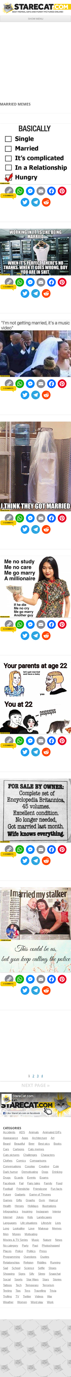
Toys (27, 1290)
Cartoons (18, 1149)
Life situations (28, 1222)
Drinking (57, 1171)
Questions (30, 1256)
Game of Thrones (40, 1194)
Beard (6, 1143)
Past (35, 1245)
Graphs (30, 1200)
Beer (31, 1143)
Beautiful (19, 1143)
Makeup (43, 1228)
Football (8, 1188)
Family (48, 1183)
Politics (31, 1251)
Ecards (18, 1177)
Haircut (53, 1200)
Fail (21, 1183)
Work (50, 1302)
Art (52, 1138)
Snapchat (55, 1273)
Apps (25, 1138)
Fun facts (56, 1188)
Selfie (41, 1268)
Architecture (39, 1138)
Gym (42, 1200)
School (16, 1268)
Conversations (12, 1166)
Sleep (41, 1273)
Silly (31, 1273)
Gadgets (20, 1194)
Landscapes (44, 1217)
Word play (37, 1302)
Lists (58, 1222)
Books (58, 1143)
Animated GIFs (52, 1132)
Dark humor (10, 1171)
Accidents (9, 1132)
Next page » (35, 1085)
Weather (8, 1302)
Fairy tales (33, 1183)
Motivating (31, 1234)
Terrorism (48, 1285)
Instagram (42, 1211)
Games (7, 1200)
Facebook (9, 1183)
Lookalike (19, 1228)
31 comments (8, 629)
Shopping (9, 1273)
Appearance (10, 1138)
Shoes (52, 1268)
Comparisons (38, 1160)
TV (17, 1296)
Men (6, 1234)
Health (7, 1206)
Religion (28, 1262)
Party (25, 1245)
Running (55, 1262)
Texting (7, 1290)
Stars (45, 1279)
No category (10, 1245)
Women (22, 1302)
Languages (10, 1222)
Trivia (53, 1290)
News (58, 1239)
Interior (56, 1211)
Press (43, 1251)
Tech (19, 1285)
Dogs (45, 1171)
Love (31, 1228)
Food (59, 1183)
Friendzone (40, 1188)
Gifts (19, 1200)
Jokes (20, 1217)
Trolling (7, 1296)
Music (35, 1239)
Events (31, 1177)
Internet (7, 1217)
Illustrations (49, 1206)
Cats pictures (11, 1154)
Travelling (40, 1290)
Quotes (44, 1256)
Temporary (32, 1285)
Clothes (7, 1160)
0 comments (8, 195)
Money (16, 1234)
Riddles (41, 1262)
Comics (21, 1160)
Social (7, 1279)
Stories (57, 1279)
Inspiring (27, 1211)
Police (19, 1251)
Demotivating (30, 1171)
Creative (44, 1166)
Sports (18, 1279)
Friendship (22, 1188)
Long (6, 1228)
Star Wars (32, 1279)
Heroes (19, 1206)
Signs (21, 1273)
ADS (22, 1132)
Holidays (33, 1206)
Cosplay (30, 1166)
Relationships (11, 1262)
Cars (6, 1149)
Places (7, 1251)
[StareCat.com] (35, 7)
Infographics (10, 1211)
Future (7, 1194)
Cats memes (36, 1149)
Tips (18, 1290)
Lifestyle (46, 1222)
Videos (39, 1296)
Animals (34, 1132)
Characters (48, 1154)
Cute (56, 1166)
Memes (57, 1228)
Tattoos (7, 1285)
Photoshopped (51, 1245)
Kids (30, 1217)
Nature (47, 1239)
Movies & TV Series (15, 1239)
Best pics (44, 1143)
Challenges (30, 1154)
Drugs (7, 1177)
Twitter (27, 1296)
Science (29, 1268)
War (49, 1296)
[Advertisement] (35, 59)
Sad (5, 1268)
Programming (11, 1256)
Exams (44, 1177)
